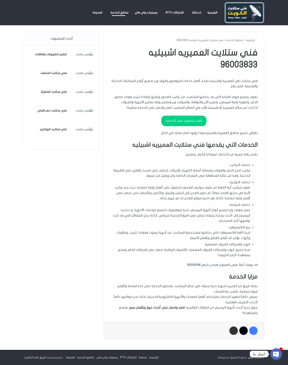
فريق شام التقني (35, 357)
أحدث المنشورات (62, 38)
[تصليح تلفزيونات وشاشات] (81, 60)
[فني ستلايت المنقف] (81, 79)
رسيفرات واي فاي (146, 12)
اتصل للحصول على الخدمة (184, 120)
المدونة (97, 12)
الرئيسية (212, 12)
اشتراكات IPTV (175, 12)
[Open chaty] (276, 354)
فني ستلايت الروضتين (53, 129)
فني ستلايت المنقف (53, 73)
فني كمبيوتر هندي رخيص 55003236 (212, 264)
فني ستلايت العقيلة (54, 91)
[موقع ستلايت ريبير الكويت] (244, 12)
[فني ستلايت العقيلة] (81, 98)
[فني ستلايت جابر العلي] (81, 116)
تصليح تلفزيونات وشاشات (51, 54)
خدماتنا (196, 12)
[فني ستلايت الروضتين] (81, 135)
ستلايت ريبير (255, 357)
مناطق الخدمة (119, 12)
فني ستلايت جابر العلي (52, 110)
